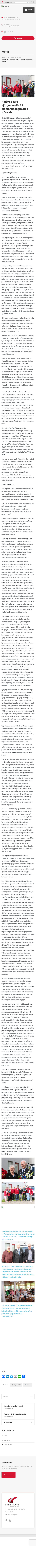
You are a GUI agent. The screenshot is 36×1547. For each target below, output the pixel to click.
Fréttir (28, 1385)
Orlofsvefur (8, 2)
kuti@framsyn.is (12, 1514)
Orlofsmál (7, 1440)
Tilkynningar (8, 1444)
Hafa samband (8, 1475)
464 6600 (19, 38)
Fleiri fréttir (8, 1422)
